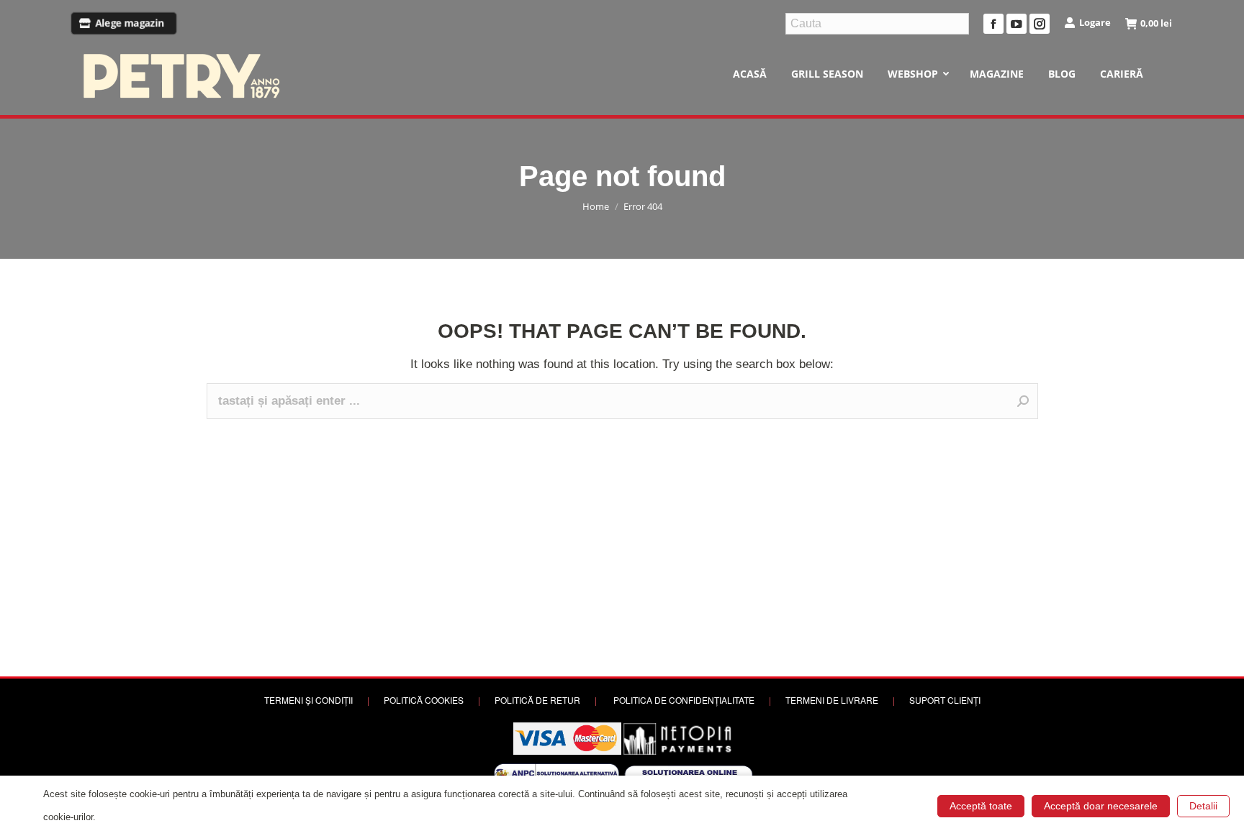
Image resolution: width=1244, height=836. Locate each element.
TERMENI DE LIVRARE (831, 700)
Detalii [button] (1203, 806)
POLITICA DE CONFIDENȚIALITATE (683, 700)
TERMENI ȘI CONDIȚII (308, 700)
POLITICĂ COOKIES (424, 700)
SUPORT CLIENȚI (945, 700)
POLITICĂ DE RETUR (537, 700)
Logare (1095, 22)
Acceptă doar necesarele (1101, 806)
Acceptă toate (981, 806)
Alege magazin (130, 23)
